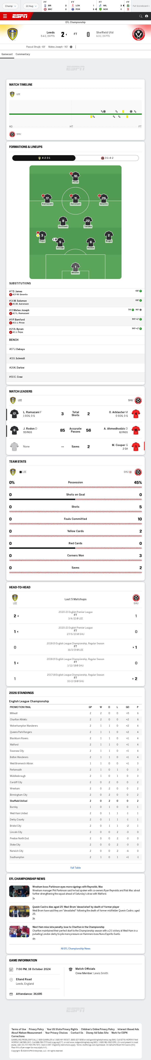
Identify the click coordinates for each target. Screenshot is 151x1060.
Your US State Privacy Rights (62, 1029)
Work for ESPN (119, 1033)
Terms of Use (18, 1029)
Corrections (18, 1036)
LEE (18, 94)
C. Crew (18, 377)
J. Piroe (20, 323)
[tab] (44, 158)
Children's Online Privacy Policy (98, 1029)
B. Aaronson (22, 304)
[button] (140, 16)
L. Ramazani (22, 313)
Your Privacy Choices (56, 1033)
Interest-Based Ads (128, 1029)
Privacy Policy (36, 1029)
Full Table (76, 868)
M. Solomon (20, 301)
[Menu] (5, 16)
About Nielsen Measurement (26, 1033)
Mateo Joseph (21, 310)
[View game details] (75, 615)
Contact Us (77, 1033)
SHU (19, 134)
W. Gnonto (22, 295)
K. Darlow (19, 367)
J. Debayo (19, 349)
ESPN (19, 16)
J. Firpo (19, 332)
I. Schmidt (19, 358)
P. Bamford (19, 319)
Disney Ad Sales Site (97, 1033)
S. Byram (19, 329)
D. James (17, 291)
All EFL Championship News (75, 948)
